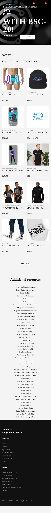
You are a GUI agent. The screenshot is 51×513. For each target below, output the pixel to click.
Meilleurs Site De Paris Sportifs (25, 376)
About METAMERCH (9, 473)
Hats (35, 92)
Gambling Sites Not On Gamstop (25, 358)
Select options (20, 72)
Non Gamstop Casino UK (25, 346)
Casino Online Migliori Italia (25, 290)
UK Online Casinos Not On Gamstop (25, 305)
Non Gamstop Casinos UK (25, 314)
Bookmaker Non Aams (25, 384)
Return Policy (6, 484)
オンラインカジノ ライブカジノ (25, 373)
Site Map (5, 490)
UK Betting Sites (25, 340)
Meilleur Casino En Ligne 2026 (25, 396)
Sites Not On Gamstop (25, 328)
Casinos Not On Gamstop (25, 296)
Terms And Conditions (9, 478)
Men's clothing (6, 92)
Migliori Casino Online (25, 364)
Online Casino (25, 322)
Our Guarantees (7, 475)
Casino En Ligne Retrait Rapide (25, 399)
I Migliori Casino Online (25, 308)
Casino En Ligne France (25, 361)
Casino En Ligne (25, 293)
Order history (6, 455)
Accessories (31, 61)
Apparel (16, 61)
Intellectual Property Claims (11, 487)
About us (5, 444)
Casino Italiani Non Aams (25, 387)
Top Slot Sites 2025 (25, 337)
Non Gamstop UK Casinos (25, 325)
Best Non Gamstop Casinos (25, 287)
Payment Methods (8, 452)
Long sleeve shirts (37, 206)
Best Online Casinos (25, 352)
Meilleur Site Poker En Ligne (25, 414)
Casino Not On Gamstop (25, 299)
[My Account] (27, 4)
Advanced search (7, 458)
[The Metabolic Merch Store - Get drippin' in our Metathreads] (11, 4)
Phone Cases (13, 130)
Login (4, 461)
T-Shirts (19, 206)
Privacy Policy (7, 481)
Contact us (5, 447)
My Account (6, 450)
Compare (20, 77)
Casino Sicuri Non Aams (25, 381)
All (6, 61)
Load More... (25, 264)
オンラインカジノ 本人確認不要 (25, 370)
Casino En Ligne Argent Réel (25, 417)
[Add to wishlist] (23, 93)
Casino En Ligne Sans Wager (25, 411)
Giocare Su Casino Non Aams (25, 334)
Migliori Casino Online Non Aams (25, 311)
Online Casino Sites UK (25, 349)
